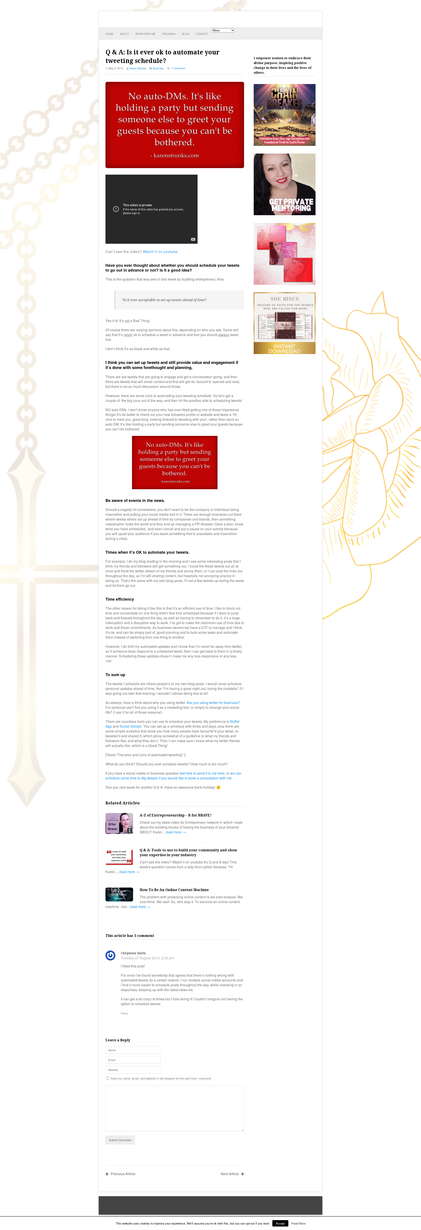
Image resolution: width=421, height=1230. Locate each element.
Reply (124, 1013)
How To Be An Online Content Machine (174, 890)
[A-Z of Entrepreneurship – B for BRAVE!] (119, 824)
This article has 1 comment (129, 936)
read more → (176, 831)
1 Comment (178, 68)
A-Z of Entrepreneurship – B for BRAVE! (175, 815)
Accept (280, 1223)
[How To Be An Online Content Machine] (119, 895)
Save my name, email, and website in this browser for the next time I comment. (161, 1078)
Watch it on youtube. (161, 251)
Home (109, 34)
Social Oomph (131, 726)
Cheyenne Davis (133, 953)
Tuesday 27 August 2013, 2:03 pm (147, 957)
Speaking (168, 34)
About (124, 34)
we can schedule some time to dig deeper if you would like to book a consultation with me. (173, 776)
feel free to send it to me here (202, 773)
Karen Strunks (137, 68)
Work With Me (145, 34)
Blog (185, 34)
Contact (202, 34)
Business (158, 68)
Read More (298, 1223)
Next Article (230, 1173)
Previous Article (123, 1173)
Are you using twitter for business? (213, 702)
